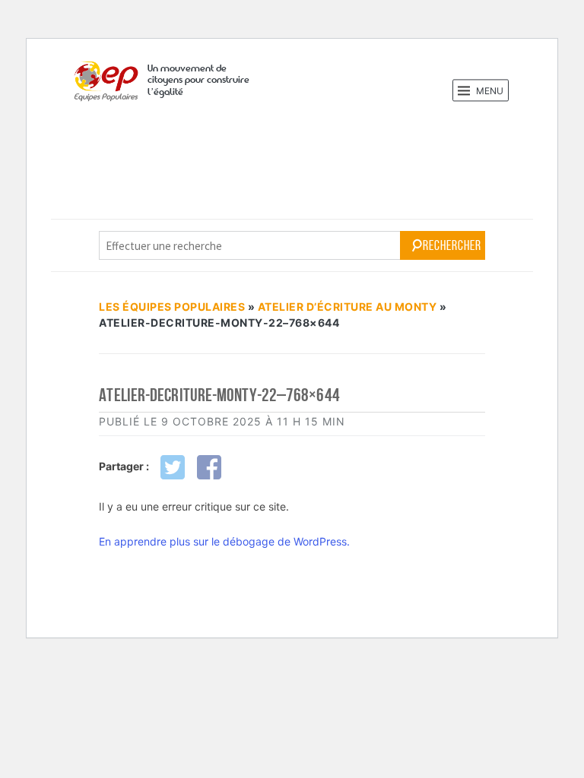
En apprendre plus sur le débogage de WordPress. (224, 541)
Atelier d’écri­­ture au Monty (347, 306)
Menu (488, 90)
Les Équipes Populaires (172, 306)
